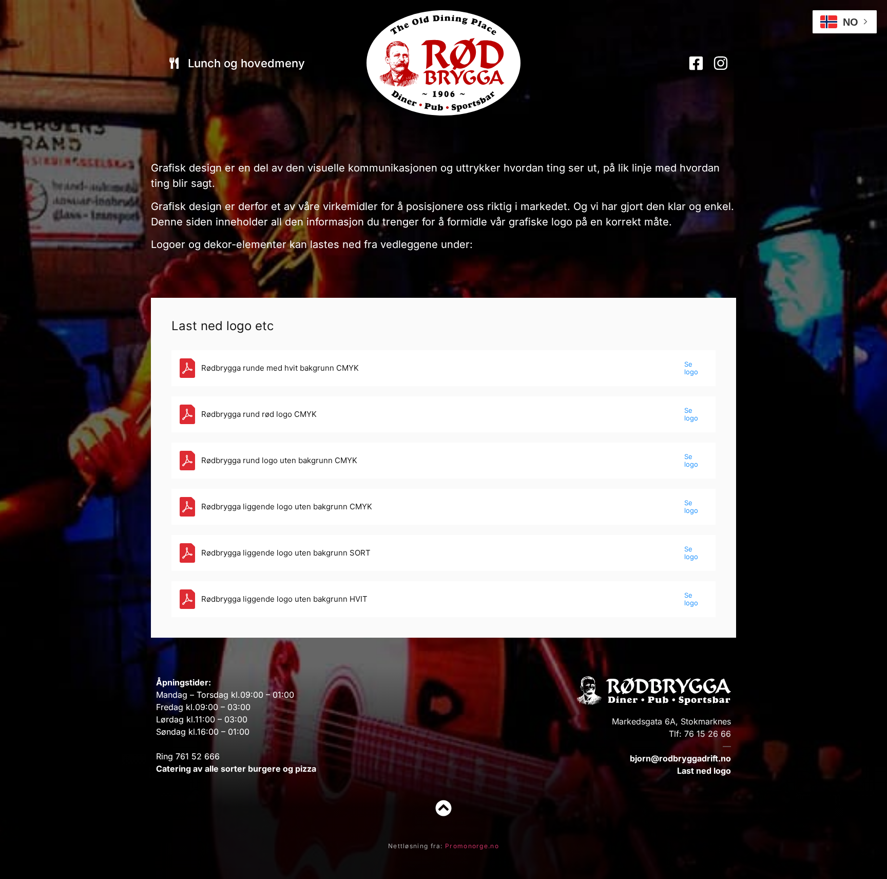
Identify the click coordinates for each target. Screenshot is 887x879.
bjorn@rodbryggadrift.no (680, 758)
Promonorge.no (472, 846)
